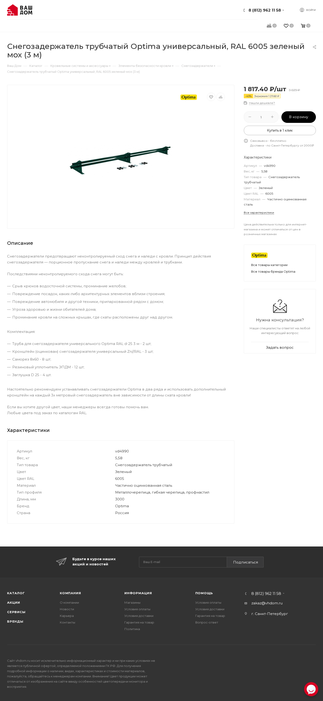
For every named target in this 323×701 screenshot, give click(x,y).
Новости (67, 609)
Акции (13, 602)
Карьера (67, 616)
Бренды (15, 621)
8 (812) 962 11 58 (265, 10)
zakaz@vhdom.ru (267, 603)
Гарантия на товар (139, 622)
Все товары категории (269, 265)
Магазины (132, 602)
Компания (70, 593)
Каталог (16, 593)
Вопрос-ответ (206, 622)
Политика (132, 629)
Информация (138, 593)
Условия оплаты (137, 609)
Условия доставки (138, 616)
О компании (69, 602)
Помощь (204, 593)
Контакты (67, 622)
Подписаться (245, 562)
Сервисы (16, 612)
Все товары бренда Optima (273, 271)
